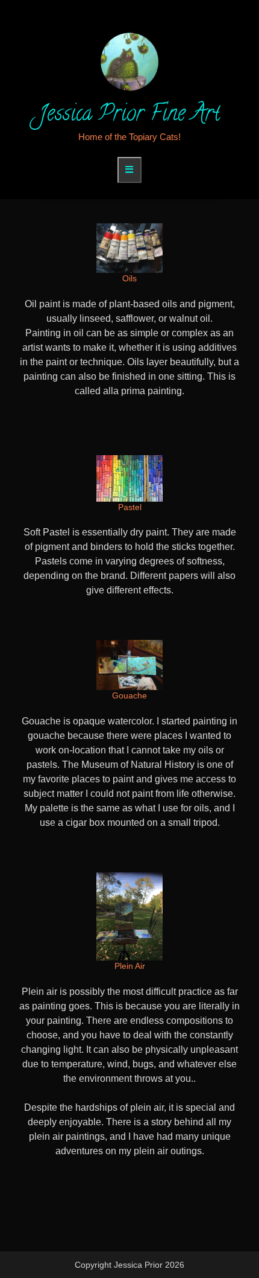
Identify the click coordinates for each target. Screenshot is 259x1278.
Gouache (129, 695)
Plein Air (129, 966)
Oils (129, 278)
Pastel (130, 507)
